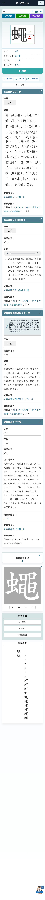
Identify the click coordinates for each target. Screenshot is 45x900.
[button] (32, 11)
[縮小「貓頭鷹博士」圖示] (42, 887)
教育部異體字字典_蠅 (14, 529)
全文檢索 (22, 16)
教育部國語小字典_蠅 (14, 197)
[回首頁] (22, 3)
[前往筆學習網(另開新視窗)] (32, 607)
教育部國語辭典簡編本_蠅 (16, 290)
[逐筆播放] (19, 607)
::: (1, 6)
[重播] (25, 607)
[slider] (22, 253)
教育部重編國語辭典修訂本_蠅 (19, 399)
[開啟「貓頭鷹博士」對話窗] (39, 890)
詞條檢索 (8, 16)
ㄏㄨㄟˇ (17, 51)
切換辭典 (20, 85)
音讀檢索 (37, 16)
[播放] (12, 607)
